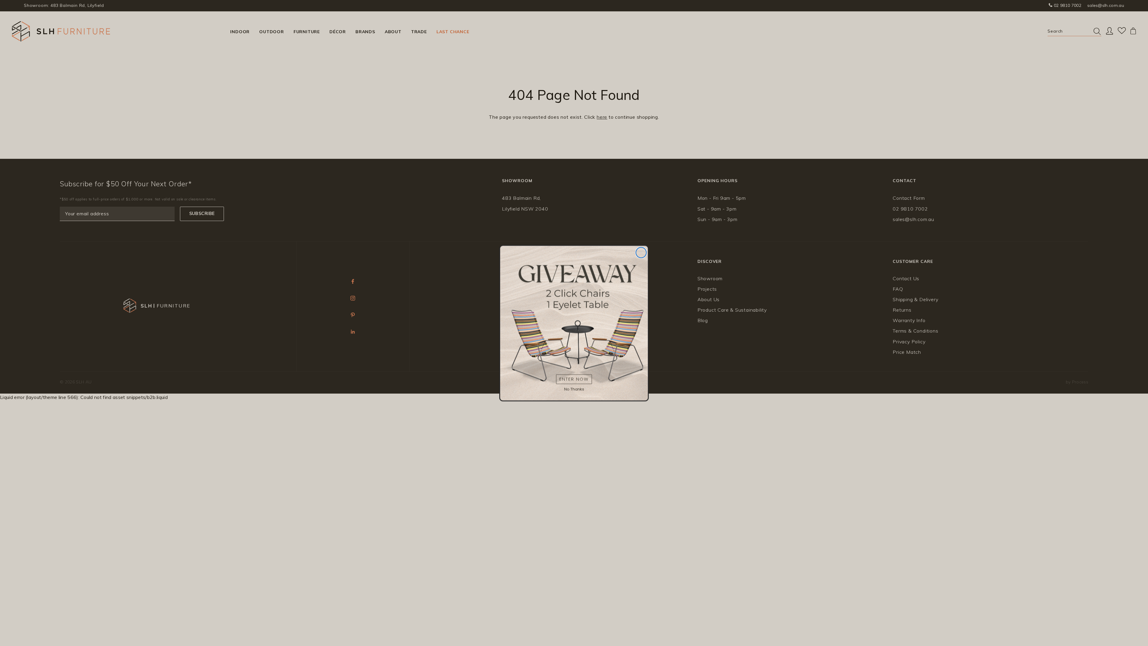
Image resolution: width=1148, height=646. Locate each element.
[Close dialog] (641, 252)
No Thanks (574, 389)
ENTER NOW (574, 379)
